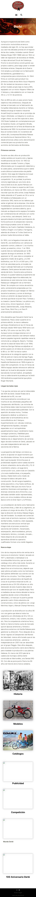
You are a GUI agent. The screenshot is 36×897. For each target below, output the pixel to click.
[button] (16, 15)
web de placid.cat (18, 895)
